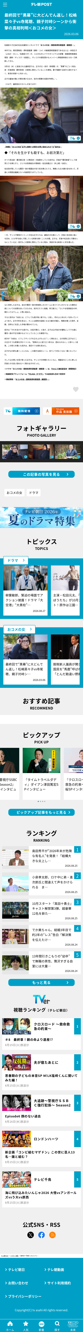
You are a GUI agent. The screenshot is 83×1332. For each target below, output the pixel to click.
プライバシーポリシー (25, 1296)
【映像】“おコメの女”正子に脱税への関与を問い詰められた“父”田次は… (33, 146)
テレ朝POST (41, 4)
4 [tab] (44, 801)
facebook (41, 1235)
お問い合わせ (18, 1282)
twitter (30, 1235)
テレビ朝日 (16, 1269)
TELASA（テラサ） (36, 374)
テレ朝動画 (55, 1269)
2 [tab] (40, 801)
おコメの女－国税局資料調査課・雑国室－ (32, 379)
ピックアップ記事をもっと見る (41, 812)
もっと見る (41, 982)
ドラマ (33, 492)
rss (52, 1235)
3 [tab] (42, 801)
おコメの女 (14, 492)
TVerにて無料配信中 (59, 368)
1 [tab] (38, 801)
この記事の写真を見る (41, 474)
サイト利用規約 (59, 1282)
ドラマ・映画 (14, 1256)
